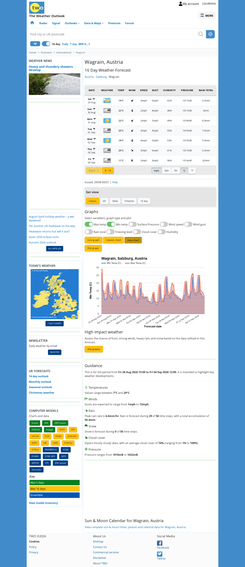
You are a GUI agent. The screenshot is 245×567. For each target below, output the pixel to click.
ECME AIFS (50, 456)
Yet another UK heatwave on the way (52, 226)
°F (192, 170)
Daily (65, 44)
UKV (46, 422)
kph (167, 170)
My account (191, 4)
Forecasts (46, 52)
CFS (47, 463)
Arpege (49, 429)
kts (176, 170)
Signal (56, 23)
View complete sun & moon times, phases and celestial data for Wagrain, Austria (135, 527)
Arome (35, 422)
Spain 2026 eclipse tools (44, 237)
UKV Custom (60, 422)
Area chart (133, 240)
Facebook (163, 547)
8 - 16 (108, 170)
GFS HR (35, 436)
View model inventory (43, 503)
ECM (47, 436)
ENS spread (60, 463)
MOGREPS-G (51, 449)
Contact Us (100, 547)
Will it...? (84, 44)
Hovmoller (36, 469)
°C (184, 170)
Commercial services (106, 552)
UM (45, 443)
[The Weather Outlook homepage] (32, 23)
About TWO (100, 563)
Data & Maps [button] (93, 23)
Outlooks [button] (71, 23)
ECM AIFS (72, 436)
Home (32, 52)
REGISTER (54, 352)
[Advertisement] (54, 156)
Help (115, 182)
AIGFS (62, 429)
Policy (32, 547)
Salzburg (101, 77)
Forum (129, 23)
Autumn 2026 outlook (42, 242)
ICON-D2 (36, 429)
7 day (73, 44)
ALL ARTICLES (54, 248)
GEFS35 (35, 463)
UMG (55, 443)
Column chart (113, 240)
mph (156, 170)
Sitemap (98, 541)
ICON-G (35, 449)
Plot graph (93, 248)
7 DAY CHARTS (55, 323)
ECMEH (35, 456)
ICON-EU (68, 443)
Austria (89, 77)
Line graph (94, 240)
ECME (65, 449)
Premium (114, 23)
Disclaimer (99, 558)
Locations (209, 3)
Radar (43, 23)
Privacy (33, 552)
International (63, 52)
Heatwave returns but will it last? (49, 231)
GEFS (63, 456)
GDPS (34, 443)
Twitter (161, 558)
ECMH (58, 436)
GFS (73, 429)
